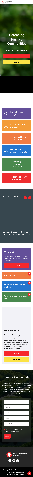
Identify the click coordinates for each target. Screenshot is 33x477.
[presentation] (25, 197)
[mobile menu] (30, 2)
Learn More (16, 56)
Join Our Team (16, 359)
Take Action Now (16, 265)
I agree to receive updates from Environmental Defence (14, 430)
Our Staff (16, 353)
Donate (16, 62)
